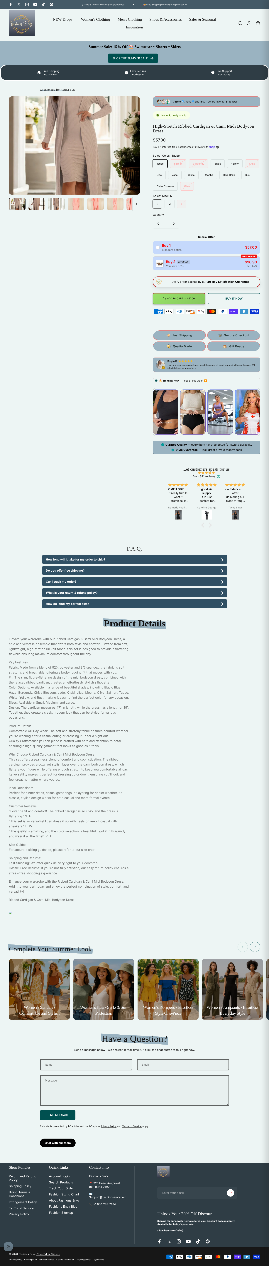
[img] (206, 473)
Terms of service (46, 1259)
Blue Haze (229, 174)
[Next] (130, 152)
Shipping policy (84, 1259)
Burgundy (198, 163)
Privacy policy (15, 1259)
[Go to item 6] (115, 204)
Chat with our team (58, 1143)
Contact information (65, 1259)
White (191, 174)
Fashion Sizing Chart (64, 1194)
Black (217, 163)
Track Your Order (61, 1188)
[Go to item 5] (95, 204)
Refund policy (30, 1259)
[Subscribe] (230, 1193)
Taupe (160, 163)
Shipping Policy (20, 1186)
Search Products (61, 1182)
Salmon (178, 163)
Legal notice (98, 1259)
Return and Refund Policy (22, 1178)
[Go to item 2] (36, 204)
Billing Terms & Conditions (20, 1194)
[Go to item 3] (56, 204)
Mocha (209, 174)
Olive (187, 186)
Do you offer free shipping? (65, 570)
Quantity (158, 214)
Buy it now (234, 298)
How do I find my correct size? (67, 604)
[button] (203, 525)
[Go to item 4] (76, 204)
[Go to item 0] (17, 204)
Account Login (59, 1176)
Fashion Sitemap (61, 1212)
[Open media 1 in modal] (74, 145)
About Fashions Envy (64, 1200)
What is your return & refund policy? (72, 592)
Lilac (159, 174)
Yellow (235, 163)
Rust (247, 174)
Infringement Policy (23, 1202)
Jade (175, 174)
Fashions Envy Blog (63, 1206)
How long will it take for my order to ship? (75, 559)
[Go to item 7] (134, 204)
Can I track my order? (61, 581)
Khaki (252, 163)
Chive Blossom (165, 186)
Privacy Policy (108, 1126)
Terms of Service (132, 1126)
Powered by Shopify (48, 1254)
